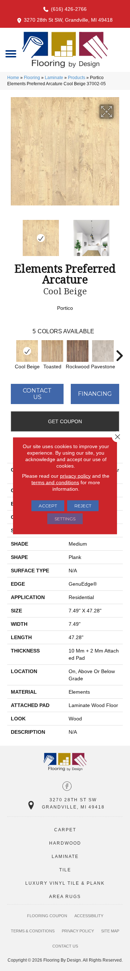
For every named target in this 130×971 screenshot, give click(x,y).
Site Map (110, 931)
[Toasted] (52, 351)
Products (76, 77)
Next (119, 234)
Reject (82, 505)
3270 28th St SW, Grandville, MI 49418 (68, 20)
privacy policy (75, 475)
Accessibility (88, 916)
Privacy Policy (78, 931)
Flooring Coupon (47, 916)
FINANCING (95, 393)
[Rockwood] (77, 351)
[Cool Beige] (27, 351)
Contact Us (37, 393)
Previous (10, 234)
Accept (48, 505)
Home (13, 77)
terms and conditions (55, 482)
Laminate (54, 77)
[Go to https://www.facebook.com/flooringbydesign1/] (67, 787)
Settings (65, 518)
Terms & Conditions (33, 931)
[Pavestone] (103, 351)
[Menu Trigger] (11, 53)
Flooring (32, 77)
